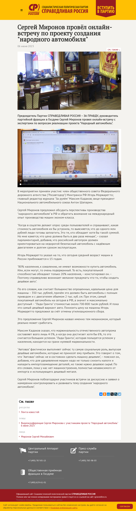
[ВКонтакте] (101, 394)
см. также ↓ (113, 49)
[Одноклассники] (104, 394)
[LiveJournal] (115, 394)
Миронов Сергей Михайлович (37, 436)
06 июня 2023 (26, 46)
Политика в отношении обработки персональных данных (39, 500)
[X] (112, 394)
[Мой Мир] (108, 394)
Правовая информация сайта (63, 507)
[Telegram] (119, 394)
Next (118, 79)
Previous (20, 79)
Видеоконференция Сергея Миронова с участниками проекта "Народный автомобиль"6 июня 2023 (69, 424)
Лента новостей (30, 412)
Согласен (125, 506)
